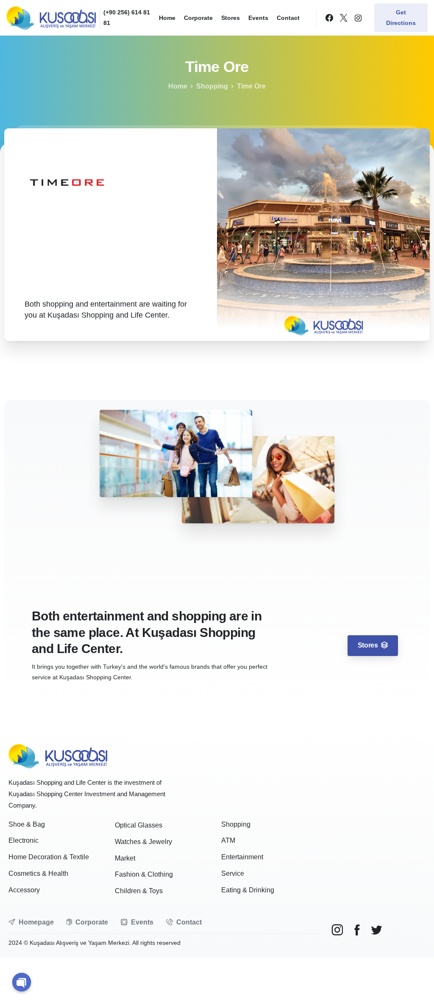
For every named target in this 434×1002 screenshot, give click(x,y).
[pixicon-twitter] (376, 930)
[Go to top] (412, 984)
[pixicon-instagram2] (337, 930)
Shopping (212, 86)
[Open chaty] (21, 982)
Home (177, 86)
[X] (344, 18)
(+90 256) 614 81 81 (126, 17)
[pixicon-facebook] (357, 930)
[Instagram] (358, 18)
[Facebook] (329, 18)
